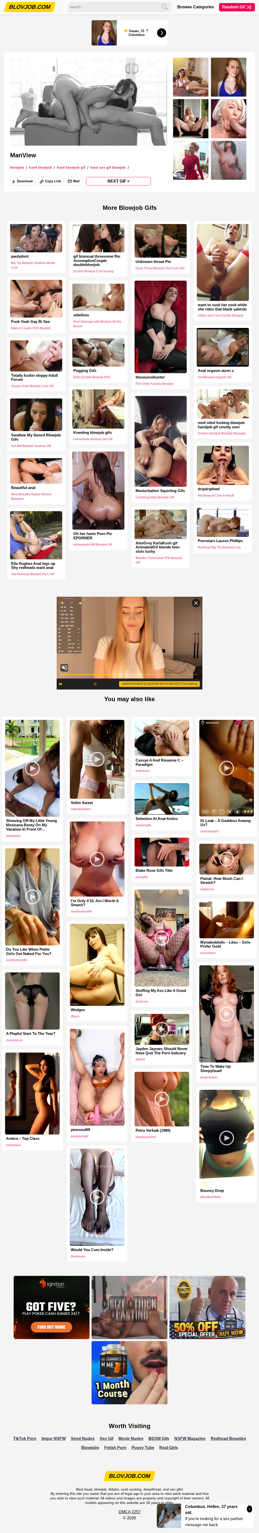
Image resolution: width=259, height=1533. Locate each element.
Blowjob (17, 167)
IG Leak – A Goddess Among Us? (225, 823)
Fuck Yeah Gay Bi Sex (30, 322)
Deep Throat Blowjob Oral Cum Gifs (160, 268)
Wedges (78, 1010)
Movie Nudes (130, 1438)
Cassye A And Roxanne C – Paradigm (159, 762)
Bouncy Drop (212, 1191)
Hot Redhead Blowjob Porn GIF (32, 574)
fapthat (140, 1059)
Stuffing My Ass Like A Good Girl (161, 993)
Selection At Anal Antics (157, 819)
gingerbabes (209, 1077)
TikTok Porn (24, 1438)
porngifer (142, 877)
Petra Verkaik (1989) (153, 1130)
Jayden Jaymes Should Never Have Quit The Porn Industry (162, 1051)
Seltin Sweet (82, 803)
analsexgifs (143, 825)
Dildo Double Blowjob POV (92, 377)
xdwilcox (81, 315)
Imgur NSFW (53, 1438)
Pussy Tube (143, 1448)
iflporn (75, 1016)
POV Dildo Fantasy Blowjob (155, 384)
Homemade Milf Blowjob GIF (93, 544)
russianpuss (14, 1040)
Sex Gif (106, 1438)
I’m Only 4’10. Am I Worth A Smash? (95, 903)
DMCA (125, 1512)
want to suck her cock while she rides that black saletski (222, 307)
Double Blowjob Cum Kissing (93, 271)
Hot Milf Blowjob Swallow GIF (31, 446)
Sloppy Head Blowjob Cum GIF (32, 386)
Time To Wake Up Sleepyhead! (215, 1068)
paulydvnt (20, 256)
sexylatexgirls (209, 831)
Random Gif (234, 7)
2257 (136, 1512)
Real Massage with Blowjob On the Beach (97, 324)
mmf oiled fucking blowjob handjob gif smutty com (221, 425)
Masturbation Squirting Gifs (160, 491)
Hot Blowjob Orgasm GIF (215, 377)
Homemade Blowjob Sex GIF (93, 439)
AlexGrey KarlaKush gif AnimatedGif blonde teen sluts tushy (158, 547)
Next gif (118, 181)
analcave (142, 1001)
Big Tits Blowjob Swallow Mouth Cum (33, 265)
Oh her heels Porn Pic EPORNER (92, 536)
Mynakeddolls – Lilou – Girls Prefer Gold (225, 944)
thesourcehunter (150, 377)
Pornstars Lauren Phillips (220, 541)
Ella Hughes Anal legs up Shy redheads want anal (33, 565)
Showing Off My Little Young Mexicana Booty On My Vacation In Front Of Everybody (31, 825)
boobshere (13, 1145)
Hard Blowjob (40, 167)
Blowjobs (90, 1448)
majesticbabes (81, 809)
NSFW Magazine (190, 1438)
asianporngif (79, 1136)
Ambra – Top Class (22, 1139)
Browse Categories (195, 7)
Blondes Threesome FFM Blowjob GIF (159, 560)
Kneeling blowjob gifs (92, 433)
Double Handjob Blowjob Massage (222, 433)
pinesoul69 (80, 1130)
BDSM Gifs (158, 1438)
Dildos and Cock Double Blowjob (220, 315)
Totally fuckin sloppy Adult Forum (34, 377)
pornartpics (208, 953)
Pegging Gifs (84, 371)
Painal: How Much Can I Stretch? (221, 881)
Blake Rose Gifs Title (154, 871)
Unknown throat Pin (153, 262)
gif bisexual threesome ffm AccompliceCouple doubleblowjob (96, 260)
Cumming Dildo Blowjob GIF (155, 497)
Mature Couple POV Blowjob (31, 328)
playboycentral (146, 1137)
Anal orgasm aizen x (216, 371)
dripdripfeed (209, 489)
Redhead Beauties (228, 1438)
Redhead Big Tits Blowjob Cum (219, 547)
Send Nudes (83, 1438)
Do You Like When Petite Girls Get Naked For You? (28, 951)
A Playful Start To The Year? (30, 1034)
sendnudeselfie (81, 911)
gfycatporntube (210, 1197)
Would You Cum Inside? (92, 1250)
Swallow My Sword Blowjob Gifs (36, 437)
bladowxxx (13, 836)
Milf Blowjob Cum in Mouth (216, 495)
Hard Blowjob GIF (71, 167)
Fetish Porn (115, 1448)
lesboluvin (143, 771)
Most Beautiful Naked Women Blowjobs (31, 497)
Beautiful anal (23, 488)
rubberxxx (207, 889)
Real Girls (168, 1448)
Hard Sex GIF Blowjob (108, 167)
